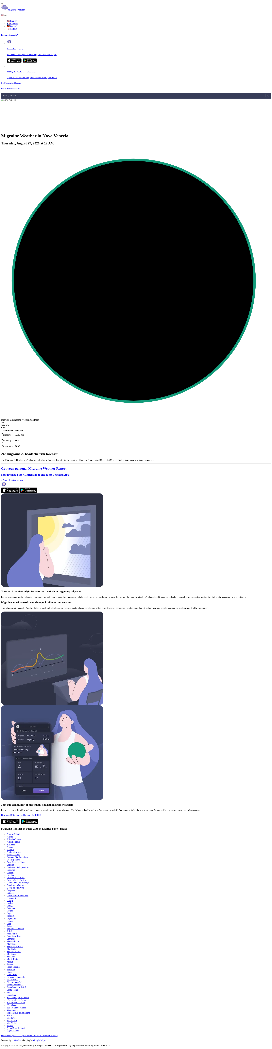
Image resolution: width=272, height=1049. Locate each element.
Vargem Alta (12, 1010)
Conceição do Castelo (16, 880)
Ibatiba (10, 903)
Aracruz (10, 849)
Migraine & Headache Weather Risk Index (20, 420)
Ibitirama (11, 908)
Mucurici (11, 956)
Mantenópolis (13, 941)
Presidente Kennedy (16, 977)
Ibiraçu (10, 905)
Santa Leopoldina (15, 985)
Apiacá (10, 847)
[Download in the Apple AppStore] (10, 492)
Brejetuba (11, 865)
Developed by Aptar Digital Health (16, 1035)
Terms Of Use (38, 1035)
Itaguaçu (10, 916)
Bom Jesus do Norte (16, 862)
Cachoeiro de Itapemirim (18, 867)
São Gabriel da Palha (16, 1000)
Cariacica (11, 870)
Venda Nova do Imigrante (18, 1013)
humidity (7, 440)
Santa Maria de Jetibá (16, 987)
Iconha (10, 911)
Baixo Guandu (13, 854)
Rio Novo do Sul (14, 982)
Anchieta (11, 844)
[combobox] (3, 95)
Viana (9, 1015)
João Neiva (12, 933)
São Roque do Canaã (16, 1007)
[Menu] (2, 3)
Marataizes (11, 944)
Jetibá (9, 931)
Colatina (10, 875)
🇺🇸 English (12, 21)
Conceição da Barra (16, 877)
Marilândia (11, 949)
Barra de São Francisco (17, 857)
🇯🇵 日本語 (12, 29)
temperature (8, 446)
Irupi (9, 913)
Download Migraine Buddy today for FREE (21, 815)
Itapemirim (11, 918)
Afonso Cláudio (14, 834)
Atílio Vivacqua (14, 852)
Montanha (11, 954)
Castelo (10, 872)
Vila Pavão (12, 1018)
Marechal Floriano (15, 946)
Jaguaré (10, 926)
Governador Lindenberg (17, 895)
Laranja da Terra (14, 936)
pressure (7, 435)
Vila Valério (12, 1020)
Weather (17, 1040)
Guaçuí (10, 900)
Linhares (11, 939)
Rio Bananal (12, 979)
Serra (9, 992)
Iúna (9, 923)
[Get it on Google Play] (30, 62)
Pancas (10, 964)
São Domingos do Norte (18, 997)
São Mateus (12, 1005)
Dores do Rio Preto (15, 888)
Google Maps (39, 1040)
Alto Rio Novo (13, 842)
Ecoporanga (12, 890)
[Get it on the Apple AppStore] (14, 62)
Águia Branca (13, 1030)
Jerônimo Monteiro (15, 928)
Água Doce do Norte (16, 1028)
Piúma (9, 972)
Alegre (10, 837)
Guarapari (11, 898)
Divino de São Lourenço (18, 882)
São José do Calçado (16, 1002)
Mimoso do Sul (14, 951)
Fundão (10, 893)
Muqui (10, 962)
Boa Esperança (13, 859)
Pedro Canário (13, 967)
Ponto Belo (12, 974)
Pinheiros (11, 969)
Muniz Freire (12, 959)
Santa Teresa (12, 990)
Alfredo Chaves (14, 839)
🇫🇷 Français (12, 23)
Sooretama (11, 995)
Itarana (10, 921)
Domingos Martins (15, 885)
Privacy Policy (51, 1035)
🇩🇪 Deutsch (12, 26)
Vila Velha (11, 1023)
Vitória (10, 1025)
